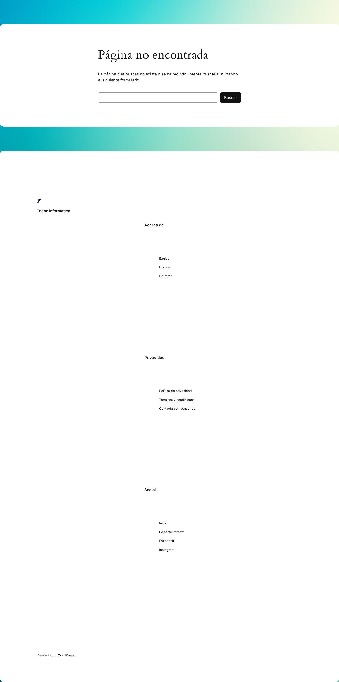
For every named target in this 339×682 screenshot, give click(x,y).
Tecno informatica (53, 211)
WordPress (66, 655)
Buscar (230, 97)
